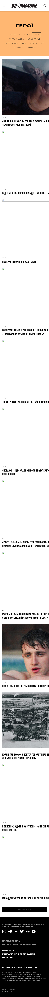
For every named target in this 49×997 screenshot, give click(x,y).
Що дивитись (33, 39)
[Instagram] (4, 931)
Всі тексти (15, 35)
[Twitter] (22, 931)
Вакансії (7, 958)
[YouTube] (34, 931)
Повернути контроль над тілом (19, 261)
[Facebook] (16, 931)
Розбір (27, 35)
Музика (33, 43)
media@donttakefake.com (19, 944)
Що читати (18, 48)
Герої (36, 35)
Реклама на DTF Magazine (18, 954)
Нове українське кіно (15, 43)
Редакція (8, 950)
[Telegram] (10, 931)
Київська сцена (16, 39)
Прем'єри (31, 48)
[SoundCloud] (28, 931)
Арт (42, 43)
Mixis (12, 991)
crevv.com (12, 989)
